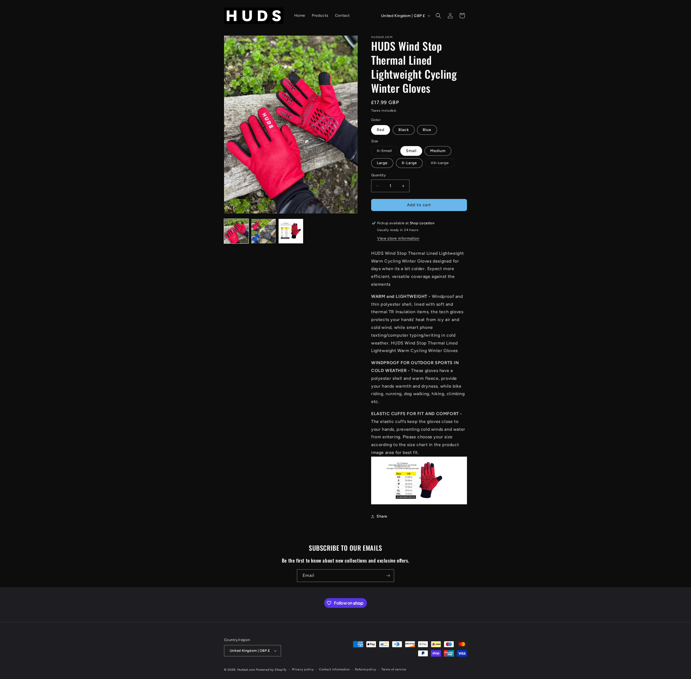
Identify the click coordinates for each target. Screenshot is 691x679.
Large (382, 163)
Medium (438, 151)
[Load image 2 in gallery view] (263, 231)
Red (380, 129)
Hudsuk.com (246, 669)
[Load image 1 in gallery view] (236, 231)
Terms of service (393, 669)
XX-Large (443, 164)
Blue (427, 129)
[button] (438, 16)
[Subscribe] (388, 575)
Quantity (378, 175)
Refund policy (365, 669)
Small (411, 151)
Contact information (334, 669)
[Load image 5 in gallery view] (291, 231)
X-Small (387, 152)
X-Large (409, 163)
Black (403, 129)
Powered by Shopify (271, 669)
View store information (398, 238)
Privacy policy (303, 669)
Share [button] (382, 516)
